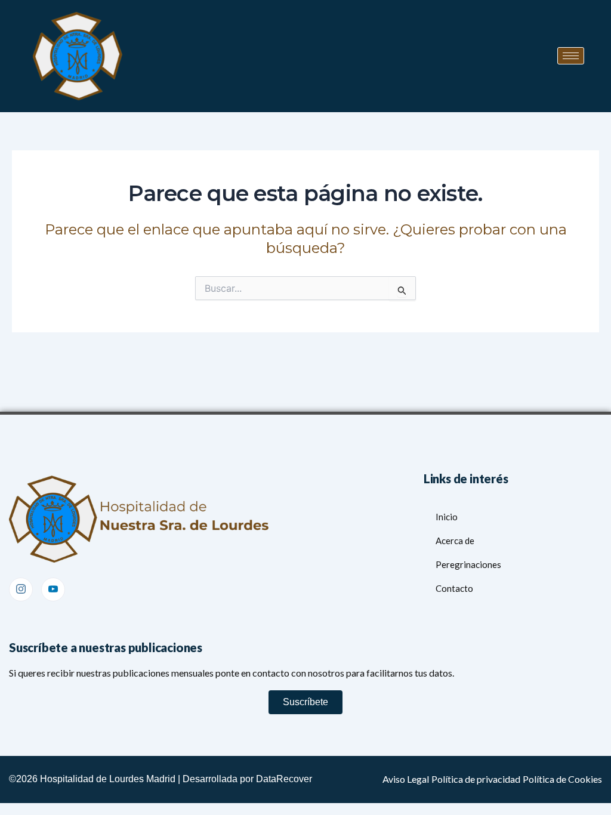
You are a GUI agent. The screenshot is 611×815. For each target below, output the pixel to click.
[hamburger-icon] (570, 55)
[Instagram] (21, 589)
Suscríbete (305, 702)
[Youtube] (53, 589)
